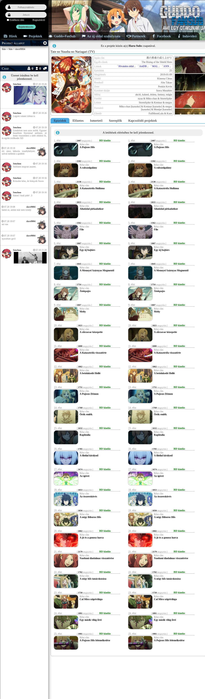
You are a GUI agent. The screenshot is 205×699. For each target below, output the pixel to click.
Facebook (163, 36)
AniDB (143, 66)
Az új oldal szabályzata (103, 36)
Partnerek (138, 36)
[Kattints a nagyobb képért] (29, 104)
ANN (166, 66)
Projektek (35, 36)
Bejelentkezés (26, 26)
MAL (155, 66)
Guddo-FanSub (64, 36)
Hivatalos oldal (126, 66)
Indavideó (189, 36)
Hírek (12, 36)
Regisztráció (39, 20)
